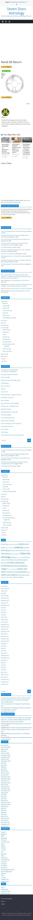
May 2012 (3, 667)
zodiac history (6, 351)
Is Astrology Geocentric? (7, 247)
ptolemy (23, 566)
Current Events (6, 310)
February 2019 (4, 619)
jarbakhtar (14, 557)
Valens (14, 574)
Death (4, 313)
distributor (12, 550)
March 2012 (4, 672)
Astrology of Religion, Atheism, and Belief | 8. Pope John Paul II (16, 148)
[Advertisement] (16, 43)
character (26, 548)
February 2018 (4, 636)
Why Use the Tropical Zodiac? (10, 278)
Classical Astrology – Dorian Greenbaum (11, 423)
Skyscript (3, 389)
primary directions (15, 562)
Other (2, 323)
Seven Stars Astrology (16, 10)
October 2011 (4, 684)
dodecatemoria (19, 550)
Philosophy (5, 339)
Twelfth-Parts (6, 349)
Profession (5, 315)
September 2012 (5, 658)
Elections (5, 332)
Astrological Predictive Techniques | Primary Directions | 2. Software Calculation (26, 149)
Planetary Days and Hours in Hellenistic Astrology (19, 288)
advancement (15, 544)
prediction (4, 563)
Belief (4, 303)
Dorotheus (5, 553)
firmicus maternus (15, 554)
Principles (3, 327)
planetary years (23, 560)
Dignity (6, 346)
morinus (3, 560)
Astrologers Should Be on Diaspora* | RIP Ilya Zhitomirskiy (6, 149)
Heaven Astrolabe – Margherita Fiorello (11, 394)
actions (10, 544)
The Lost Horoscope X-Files (8, 417)
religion (4, 569)
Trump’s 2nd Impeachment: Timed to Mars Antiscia (14, 231)
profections (6, 565)
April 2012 (3, 670)
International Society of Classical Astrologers (12, 435)
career (3, 548)
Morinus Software (5, 386)
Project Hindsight (5, 377)
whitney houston (5, 577)
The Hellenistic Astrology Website (9, 370)
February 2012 (4, 674)
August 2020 (4, 591)
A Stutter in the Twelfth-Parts (8, 253)
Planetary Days (6, 341)
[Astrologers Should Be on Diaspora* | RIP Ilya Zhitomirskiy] (6, 138)
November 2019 (5, 600)
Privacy (3, 901)
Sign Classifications (7, 344)
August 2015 (4, 643)
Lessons (3, 320)
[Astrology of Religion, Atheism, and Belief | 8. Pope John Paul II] (16, 138)
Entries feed (4, 889)
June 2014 (3, 650)
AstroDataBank (5, 383)
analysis (21, 544)
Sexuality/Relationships (9, 317)
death (3, 550)
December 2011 (5, 679)
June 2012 (3, 665)
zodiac (10, 577)
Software (3, 356)
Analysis (3, 301)
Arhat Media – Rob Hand (7, 397)
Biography (5, 306)
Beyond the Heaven (6, 409)
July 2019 (3, 607)
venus (19, 575)
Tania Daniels (4, 432)
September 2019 (5, 605)
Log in (2, 887)
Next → (28, 103)
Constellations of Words (7, 426)
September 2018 (5, 631)
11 (27, 158)
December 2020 (5, 588)
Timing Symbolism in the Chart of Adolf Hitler (12, 264)
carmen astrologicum (9, 547)
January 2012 (4, 677)
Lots (4, 334)
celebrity (18, 547)
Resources (3, 354)
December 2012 (5, 655)
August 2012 (4, 660)
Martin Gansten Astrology (7, 420)
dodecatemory (26, 550)
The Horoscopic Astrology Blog (8, 371)
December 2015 (5, 638)
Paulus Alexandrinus (11, 560)
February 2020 (4, 595)
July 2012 (3, 662)
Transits (3, 361)
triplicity (28, 572)
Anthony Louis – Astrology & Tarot (9, 406)
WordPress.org (5, 893)
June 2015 (3, 646)
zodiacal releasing (18, 577)
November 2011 (5, 682)
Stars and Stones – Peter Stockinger (10, 403)
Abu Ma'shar (4, 544)
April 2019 (3, 615)
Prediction (3, 325)
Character (5, 308)
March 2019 (4, 617)
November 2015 (5, 641)
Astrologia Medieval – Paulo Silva (9, 412)
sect (16, 569)
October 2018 (4, 629)
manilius (22, 557)
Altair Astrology (5, 400)
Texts (2, 359)
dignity (7, 550)
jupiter (18, 557)
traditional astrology (13, 572)
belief (27, 544)
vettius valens (26, 575)
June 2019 (3, 610)
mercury (27, 557)
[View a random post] (9, 21)
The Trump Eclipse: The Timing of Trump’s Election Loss (15, 239)
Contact (3, 904)
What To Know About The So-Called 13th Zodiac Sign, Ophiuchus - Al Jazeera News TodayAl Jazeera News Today (16, 719)
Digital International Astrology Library (10, 380)
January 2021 (4, 586)
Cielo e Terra (4, 391)
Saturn (13, 569)
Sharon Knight (4, 429)
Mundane (5, 337)
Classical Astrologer (6, 415)
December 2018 (5, 624)
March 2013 (4, 653)
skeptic (20, 569)
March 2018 (4, 634)
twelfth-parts (6, 575)
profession (16, 566)
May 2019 (3, 612)
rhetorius (9, 569)
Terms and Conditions (6, 898)
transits (23, 571)
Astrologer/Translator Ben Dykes (9, 374)
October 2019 (4, 603)
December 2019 (5, 598)
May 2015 (3, 648)
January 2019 (4, 622)
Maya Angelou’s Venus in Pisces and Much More (13, 256)
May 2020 (3, 593)
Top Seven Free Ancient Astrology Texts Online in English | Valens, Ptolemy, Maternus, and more (16, 729)
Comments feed (5, 891)
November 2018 (5, 627)
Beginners (5, 329)
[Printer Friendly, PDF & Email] (6, 71)
